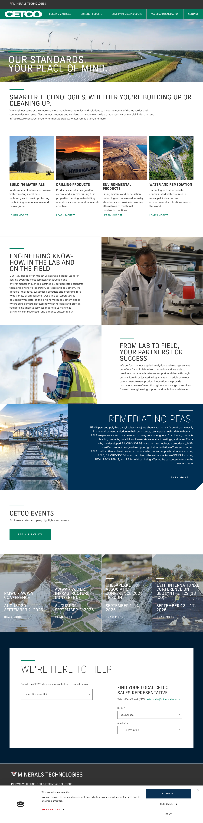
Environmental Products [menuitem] (127, 14)
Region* (121, 708)
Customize (166, 804)
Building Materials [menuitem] (60, 14)
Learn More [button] (18, 215)
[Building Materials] (32, 159)
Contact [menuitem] (193, 14)
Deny (168, 814)
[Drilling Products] (78, 159)
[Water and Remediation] (171, 159)
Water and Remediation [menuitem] (165, 14)
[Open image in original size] (28, 3)
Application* (123, 723)
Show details (51, 809)
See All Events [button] (30, 534)
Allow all (168, 794)
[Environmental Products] (125, 159)
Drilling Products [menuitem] (91, 14)
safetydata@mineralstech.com (164, 699)
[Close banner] (198, 790)
